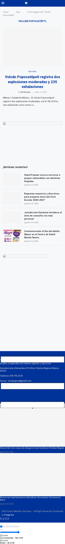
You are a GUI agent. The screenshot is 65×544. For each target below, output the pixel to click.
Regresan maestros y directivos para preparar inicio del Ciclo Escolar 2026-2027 (41, 196)
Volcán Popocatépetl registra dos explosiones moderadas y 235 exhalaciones (32, 82)
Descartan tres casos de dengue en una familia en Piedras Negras (32, 448)
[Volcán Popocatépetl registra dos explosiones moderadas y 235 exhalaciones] (32, 46)
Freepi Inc (9, 515)
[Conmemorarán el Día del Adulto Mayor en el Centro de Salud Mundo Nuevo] (12, 236)
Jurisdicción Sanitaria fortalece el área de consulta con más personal (43, 215)
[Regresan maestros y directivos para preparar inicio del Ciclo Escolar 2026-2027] (12, 198)
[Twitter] (3, 518)
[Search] (61, 3)
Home (5, 12)
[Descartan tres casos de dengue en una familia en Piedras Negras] (32, 425)
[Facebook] (1, 518)
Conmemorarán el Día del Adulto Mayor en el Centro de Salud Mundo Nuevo (42, 234)
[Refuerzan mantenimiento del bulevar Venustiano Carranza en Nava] (32, 474)
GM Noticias (25, 92)
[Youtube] (8, 518)
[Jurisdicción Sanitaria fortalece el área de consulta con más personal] (12, 217)
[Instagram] (6, 518)
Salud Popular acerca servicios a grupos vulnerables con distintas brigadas (42, 178)
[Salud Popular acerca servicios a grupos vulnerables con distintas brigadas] (12, 179)
